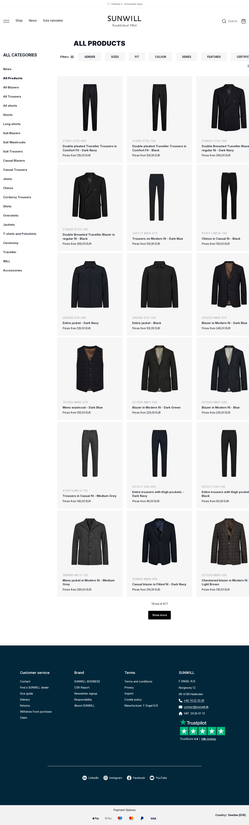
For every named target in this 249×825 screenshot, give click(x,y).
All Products (13, 78)
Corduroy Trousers (17, 197)
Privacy (129, 687)
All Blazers (11, 87)
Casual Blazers (14, 160)
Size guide (26, 693)
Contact (25, 681)
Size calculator (53, 20)
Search (232, 21)
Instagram (116, 777)
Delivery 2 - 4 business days (126, 4)
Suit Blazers (11, 133)
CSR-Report (81, 687)
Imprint (128, 693)
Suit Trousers (13, 151)
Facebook (139, 777)
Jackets (9, 224)
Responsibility (83, 699)
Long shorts (12, 124)
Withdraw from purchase (36, 711)
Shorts (8, 115)
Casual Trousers (15, 170)
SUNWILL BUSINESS (87, 681)
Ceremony (10, 243)
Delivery (25, 699)
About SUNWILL (84, 705)
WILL (6, 261)
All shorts (10, 105)
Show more (159, 615)
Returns (25, 705)
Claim (23, 717)
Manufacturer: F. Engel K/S (141, 705)
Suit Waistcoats (14, 142)
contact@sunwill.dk (196, 707)
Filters (64, 56)
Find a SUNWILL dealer (34, 687)
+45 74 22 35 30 (194, 700)
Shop (19, 20)
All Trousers (12, 96)
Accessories (12, 270)
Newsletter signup (85, 693)
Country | (230, 815)
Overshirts (10, 215)
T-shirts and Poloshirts (19, 234)
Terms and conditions (138, 681)
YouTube (161, 777)
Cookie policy (133, 699)
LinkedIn (94, 777)
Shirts (7, 206)
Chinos (8, 188)
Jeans (7, 179)
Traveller (9, 252)
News (33, 20)
